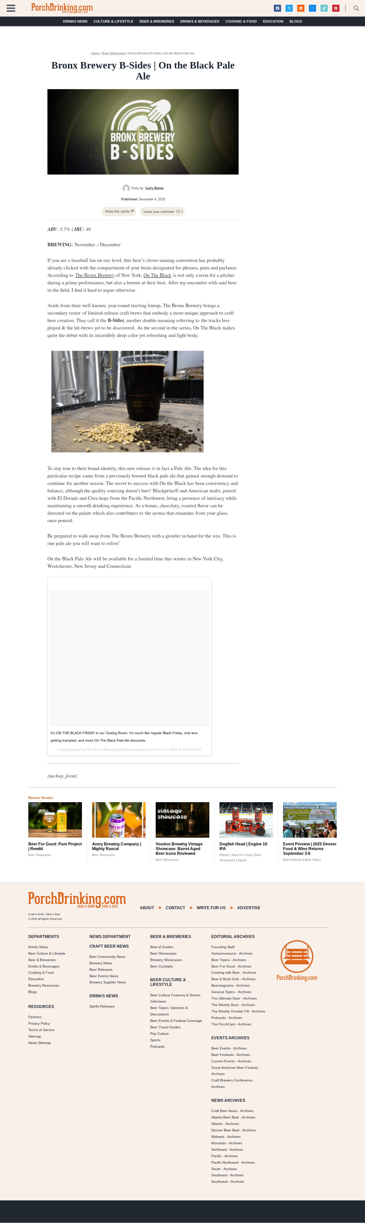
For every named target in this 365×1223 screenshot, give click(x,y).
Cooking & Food (241, 21)
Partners (35, 1017)
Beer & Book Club (225, 979)
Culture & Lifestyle (113, 21)
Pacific (216, 1156)
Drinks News (75, 21)
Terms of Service (41, 1030)
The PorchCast (223, 1024)
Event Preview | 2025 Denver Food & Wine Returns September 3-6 (309, 849)
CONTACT (175, 908)
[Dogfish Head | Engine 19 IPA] (246, 820)
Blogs (296, 21)
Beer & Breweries (157, 21)
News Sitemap (39, 1043)
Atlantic (224, 855)
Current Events (223, 1061)
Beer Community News (107, 957)
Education (273, 21)
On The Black (157, 275)
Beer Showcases (114, 53)
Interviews (158, 1002)
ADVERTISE (248, 908)
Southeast (219, 1175)
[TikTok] (324, 8)
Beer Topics (313, 860)
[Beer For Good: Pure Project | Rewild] (55, 820)
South (215, 1169)
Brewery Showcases (166, 960)
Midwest (217, 1137)
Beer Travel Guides (165, 1027)
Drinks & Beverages (199, 21)
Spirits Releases (102, 1006)
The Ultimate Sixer (225, 999)
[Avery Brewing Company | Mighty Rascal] (119, 820)
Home (95, 53)
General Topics (223, 992)
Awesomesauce (223, 953)
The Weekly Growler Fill (230, 1011)
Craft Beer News (224, 1111)
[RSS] (300, 8)
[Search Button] (353, 8)
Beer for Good (242, 855)
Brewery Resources (43, 986)
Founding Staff (222, 947)
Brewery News (100, 963)
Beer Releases (100, 969)
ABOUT (147, 908)
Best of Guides (161, 947)
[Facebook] (277, 8)
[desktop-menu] (11, 7)
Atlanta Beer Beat (225, 1117)
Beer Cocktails (161, 966)
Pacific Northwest (224, 1162)
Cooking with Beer (225, 973)
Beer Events (220, 1048)
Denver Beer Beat (225, 1130)
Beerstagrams (222, 986)
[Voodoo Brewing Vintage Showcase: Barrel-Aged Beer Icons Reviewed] (182, 820)
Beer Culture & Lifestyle (46, 953)
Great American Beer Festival (234, 1068)
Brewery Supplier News (107, 982)
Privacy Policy (39, 1023)
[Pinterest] (335, 8)
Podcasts (157, 1046)
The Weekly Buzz (225, 1005)
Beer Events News (103, 976)
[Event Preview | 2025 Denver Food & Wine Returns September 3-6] (310, 820)
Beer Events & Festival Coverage (176, 1021)
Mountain (218, 1143)
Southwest (219, 1182)
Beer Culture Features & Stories (175, 995)
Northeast (219, 1149)
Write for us (211, 908)
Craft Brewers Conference (231, 1080)
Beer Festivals (292, 860)
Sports (242, 860)
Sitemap (34, 1036)
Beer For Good (223, 966)
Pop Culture (159, 1034)
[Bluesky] (312, 8)
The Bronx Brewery (94, 275)
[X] (289, 8)
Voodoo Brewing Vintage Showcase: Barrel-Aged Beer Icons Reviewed (179, 849)
